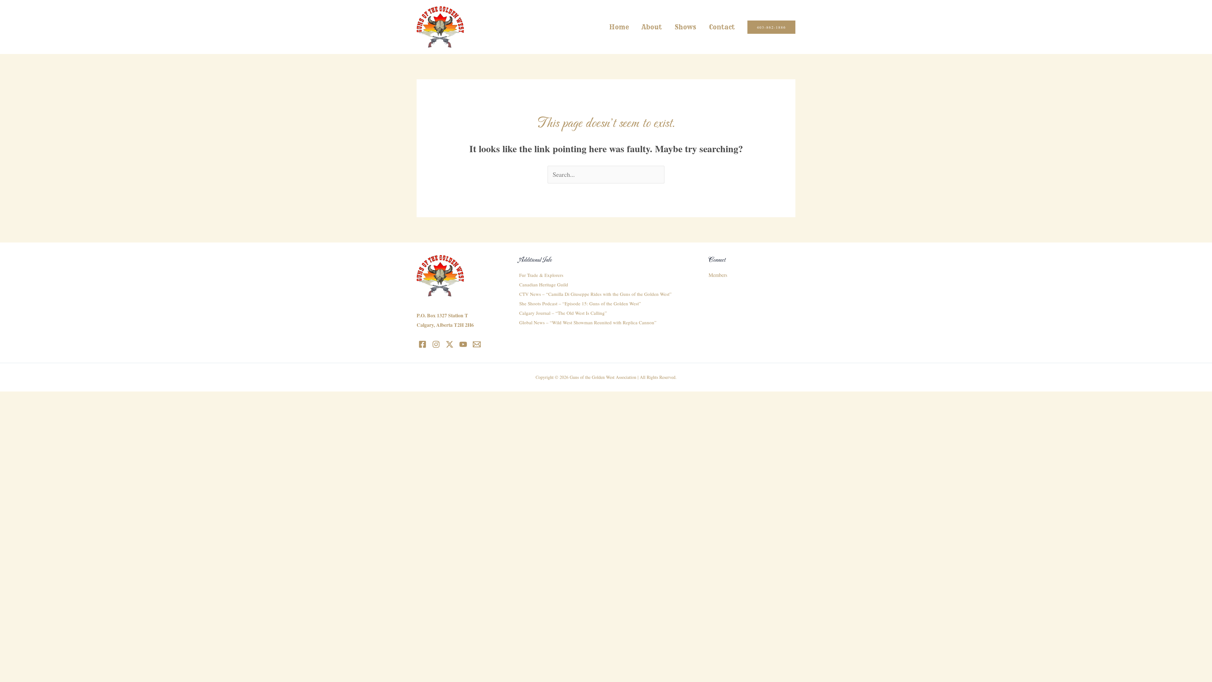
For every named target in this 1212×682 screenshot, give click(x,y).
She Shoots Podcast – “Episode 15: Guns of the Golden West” (580, 303)
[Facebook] (422, 344)
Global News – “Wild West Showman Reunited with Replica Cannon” (587, 322)
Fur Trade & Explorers (541, 275)
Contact (722, 27)
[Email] (477, 344)
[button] (771, 27)
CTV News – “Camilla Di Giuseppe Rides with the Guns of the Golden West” (595, 294)
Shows (685, 27)
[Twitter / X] (449, 344)
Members (718, 275)
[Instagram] (436, 344)
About (652, 27)
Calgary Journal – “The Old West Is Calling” (563, 313)
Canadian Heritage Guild (543, 284)
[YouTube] (463, 344)
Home (619, 27)
